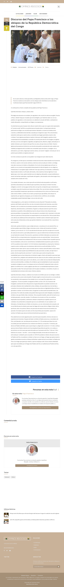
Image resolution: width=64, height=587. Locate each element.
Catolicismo (19, 13)
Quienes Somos (25, 575)
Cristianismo (43, 13)
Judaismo (28, 13)
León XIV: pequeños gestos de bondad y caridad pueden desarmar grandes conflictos (32, 519)
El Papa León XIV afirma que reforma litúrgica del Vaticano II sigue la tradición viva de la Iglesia (34, 513)
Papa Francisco (28, 393)
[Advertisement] (35, 84)
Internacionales (22, 67)
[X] (2, 293)
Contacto (40, 575)
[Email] (2, 301)
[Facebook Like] (2, 286)
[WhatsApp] (2, 297)
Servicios (33, 575)
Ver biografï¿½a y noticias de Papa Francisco (40, 407)
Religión (15, 67)
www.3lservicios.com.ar (32, 584)
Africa (13, 477)
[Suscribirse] (58, 566)
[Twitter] (8, 1)
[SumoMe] (2, 305)
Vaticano (7, 477)
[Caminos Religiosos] (32, 7)
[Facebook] (5, 1)
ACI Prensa (30, 67)
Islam (35, 13)
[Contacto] (11, 1)
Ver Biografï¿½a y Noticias (32, 465)
